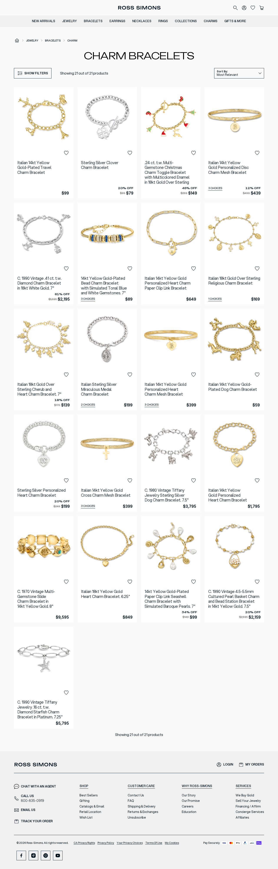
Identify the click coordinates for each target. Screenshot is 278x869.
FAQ (131, 801)
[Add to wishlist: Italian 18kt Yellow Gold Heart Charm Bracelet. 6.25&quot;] (129, 581)
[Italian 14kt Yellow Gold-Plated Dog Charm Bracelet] (234, 359)
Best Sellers (88, 795)
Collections (186, 21)
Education (189, 812)
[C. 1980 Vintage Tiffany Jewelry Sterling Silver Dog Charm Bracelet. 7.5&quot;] (170, 463)
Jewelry (69, 21)
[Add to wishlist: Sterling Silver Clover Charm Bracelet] (129, 153)
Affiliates (242, 817)
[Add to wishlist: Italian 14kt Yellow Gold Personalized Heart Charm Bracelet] (257, 480)
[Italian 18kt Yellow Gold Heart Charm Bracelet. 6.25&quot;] (107, 569)
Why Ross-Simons (197, 786)
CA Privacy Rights (84, 843)
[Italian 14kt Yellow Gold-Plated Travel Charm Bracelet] (43, 142)
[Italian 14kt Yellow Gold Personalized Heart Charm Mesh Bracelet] (170, 359)
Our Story (189, 795)
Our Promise (191, 801)
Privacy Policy (106, 843)
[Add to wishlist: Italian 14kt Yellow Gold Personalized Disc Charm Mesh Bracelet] (257, 153)
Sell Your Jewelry (248, 801)
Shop (83, 786)
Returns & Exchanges (143, 812)
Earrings (117, 21)
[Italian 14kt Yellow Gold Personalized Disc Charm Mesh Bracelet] (234, 142)
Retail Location (90, 812)
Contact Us (136, 795)
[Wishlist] (252, 7)
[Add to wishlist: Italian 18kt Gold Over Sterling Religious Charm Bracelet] (257, 268)
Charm (72, 40)
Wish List (86, 817)
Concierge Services (250, 812)
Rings (163, 21)
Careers (188, 806)
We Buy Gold (245, 795)
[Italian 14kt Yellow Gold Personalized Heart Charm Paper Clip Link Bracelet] (170, 254)
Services (243, 786)
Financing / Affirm (248, 806)
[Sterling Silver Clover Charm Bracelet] (107, 142)
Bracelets (93, 21)
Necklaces (141, 21)
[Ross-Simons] (139, 7)
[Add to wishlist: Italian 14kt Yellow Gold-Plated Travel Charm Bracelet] (66, 153)
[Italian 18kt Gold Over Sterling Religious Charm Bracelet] (234, 254)
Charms (210, 21)
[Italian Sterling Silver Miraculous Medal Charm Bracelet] (107, 359)
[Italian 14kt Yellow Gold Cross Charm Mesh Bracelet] (107, 463)
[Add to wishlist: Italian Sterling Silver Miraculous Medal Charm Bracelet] (129, 374)
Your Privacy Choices (129, 843)
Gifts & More (235, 21)
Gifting (84, 801)
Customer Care (141, 786)
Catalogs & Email (91, 806)
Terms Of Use (153, 843)
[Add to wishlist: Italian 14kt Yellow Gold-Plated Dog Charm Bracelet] (257, 374)
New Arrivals (43, 21)
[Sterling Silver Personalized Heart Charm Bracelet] (43, 463)
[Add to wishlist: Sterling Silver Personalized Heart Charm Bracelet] (66, 480)
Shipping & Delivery (142, 806)
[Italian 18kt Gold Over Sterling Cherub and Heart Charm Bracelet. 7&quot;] (43, 359)
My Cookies (172, 843)
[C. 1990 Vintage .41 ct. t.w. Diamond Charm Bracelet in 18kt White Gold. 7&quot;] (43, 254)
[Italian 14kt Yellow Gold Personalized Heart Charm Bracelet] (234, 463)
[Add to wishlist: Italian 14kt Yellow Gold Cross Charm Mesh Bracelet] (129, 480)
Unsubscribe (137, 817)
